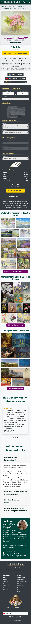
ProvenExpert (12, 430)
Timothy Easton (7, 8)
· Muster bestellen (21, 592)
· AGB (4, 583)
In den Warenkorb (16, 190)
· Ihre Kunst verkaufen (22, 581)
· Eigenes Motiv (20, 579)
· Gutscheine (20, 590)
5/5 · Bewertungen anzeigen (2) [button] (19, 82)
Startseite (3, 6)
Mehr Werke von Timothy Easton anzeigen (15, 271)
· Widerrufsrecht (6, 588)
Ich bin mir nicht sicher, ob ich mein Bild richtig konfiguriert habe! (15, 509)
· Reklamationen (6, 590)
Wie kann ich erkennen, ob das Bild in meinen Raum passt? (15, 493)
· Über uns (5, 592)
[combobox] (15, 99)
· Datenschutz (6, 586)
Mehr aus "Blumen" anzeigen (16, 325)
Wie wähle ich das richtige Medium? (12, 501)
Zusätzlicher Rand (6, 97)
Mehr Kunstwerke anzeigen (15, 389)
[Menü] (2, 2)
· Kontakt (5, 579)
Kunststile (10, 6)
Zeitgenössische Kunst (19, 6)
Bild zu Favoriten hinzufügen (16, 78)
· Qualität (19, 583)
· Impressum (6, 581)
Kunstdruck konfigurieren (16, 53)
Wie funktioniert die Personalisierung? (10, 459)
